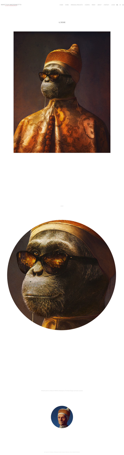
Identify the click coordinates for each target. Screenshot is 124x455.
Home (61, 5)
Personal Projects (77, 5)
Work (67, 5)
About (99, 5)
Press (93, 5)
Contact (106, 5)
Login (113, 5)
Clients (87, 5)
